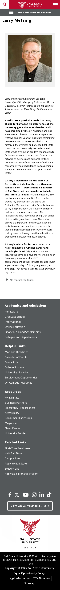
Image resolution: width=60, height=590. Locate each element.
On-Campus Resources (18, 382)
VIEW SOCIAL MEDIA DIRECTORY (30, 506)
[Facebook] (10, 494)
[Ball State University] (30, 534)
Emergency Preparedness (20, 408)
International (13, 322)
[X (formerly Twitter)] (16, 494)
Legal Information (19, 578)
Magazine (11, 423)
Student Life (12, 468)
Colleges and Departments (21, 337)
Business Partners (16, 402)
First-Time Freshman (17, 448)
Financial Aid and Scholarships (23, 332)
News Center (12, 428)
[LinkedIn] (41, 494)
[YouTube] (26, 494)
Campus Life (12, 458)
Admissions (11, 311)
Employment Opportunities (21, 377)
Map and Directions (16, 352)
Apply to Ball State (16, 463)
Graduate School (15, 316)
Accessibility (12, 413)
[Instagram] (34, 494)
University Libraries (16, 372)
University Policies (16, 433)
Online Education (15, 327)
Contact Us (11, 362)
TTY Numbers (41, 578)
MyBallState (12, 397)
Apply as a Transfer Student (21, 473)
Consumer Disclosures (18, 418)
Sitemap (29, 583)
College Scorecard (15, 367)
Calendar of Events (16, 357)
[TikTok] (49, 494)
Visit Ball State (13, 453)
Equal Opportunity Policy (29, 573)
